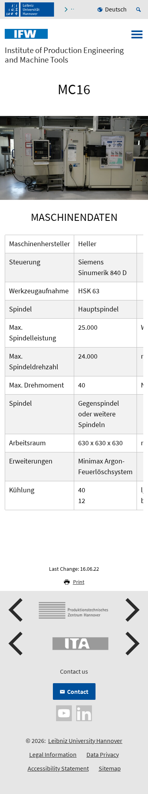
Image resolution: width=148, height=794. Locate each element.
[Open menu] (137, 37)
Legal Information (53, 754)
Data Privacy (102, 754)
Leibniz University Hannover (85, 741)
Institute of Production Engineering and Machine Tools (64, 55)
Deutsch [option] (116, 9)
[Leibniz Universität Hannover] (29, 9)
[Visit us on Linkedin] (84, 712)
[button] (16, 610)
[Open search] (139, 9)
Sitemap (110, 768)
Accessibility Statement (58, 768)
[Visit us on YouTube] (64, 712)
